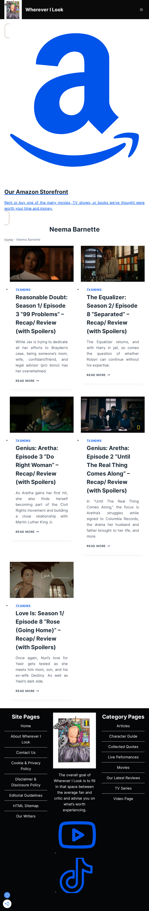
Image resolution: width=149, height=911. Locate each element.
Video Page (123, 798)
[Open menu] (141, 9)
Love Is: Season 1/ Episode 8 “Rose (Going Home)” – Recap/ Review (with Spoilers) (40, 630)
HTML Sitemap (26, 806)
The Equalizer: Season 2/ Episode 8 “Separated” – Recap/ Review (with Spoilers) (112, 314)
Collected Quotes (123, 747)
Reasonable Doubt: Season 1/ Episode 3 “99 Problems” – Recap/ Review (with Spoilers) (42, 314)
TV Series (123, 788)
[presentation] (42, 264)
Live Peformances (123, 757)
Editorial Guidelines (25, 795)
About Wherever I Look (26, 739)
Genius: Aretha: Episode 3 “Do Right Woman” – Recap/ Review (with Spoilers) (37, 465)
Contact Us (25, 752)
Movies (123, 767)
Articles (123, 726)
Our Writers (25, 816)
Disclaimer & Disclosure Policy (26, 782)
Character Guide (123, 736)
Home (8, 239)
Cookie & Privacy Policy (26, 766)
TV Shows (23, 289)
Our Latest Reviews (123, 778)
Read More (27, 381)
